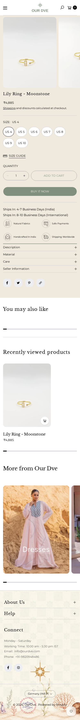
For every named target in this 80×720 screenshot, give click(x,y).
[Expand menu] (5, 8)
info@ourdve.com (27, 651)
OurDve (31, 704)
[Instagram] (18, 668)
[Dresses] (36, 529)
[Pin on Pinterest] (29, 283)
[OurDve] (40, 7)
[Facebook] (8, 668)
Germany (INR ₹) (38, 693)
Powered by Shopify (52, 704)
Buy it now (40, 191)
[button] (62, 7)
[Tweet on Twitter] (18, 283)
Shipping (9, 108)
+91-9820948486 (27, 657)
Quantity (10, 166)
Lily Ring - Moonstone (24, 434)
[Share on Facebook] (7, 283)
